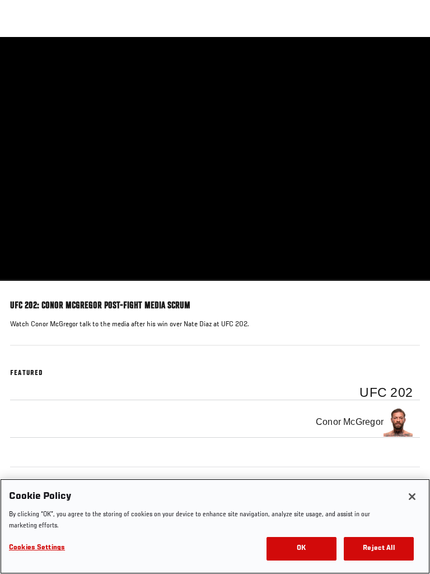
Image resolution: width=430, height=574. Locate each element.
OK (301, 548)
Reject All (378, 548)
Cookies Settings (37, 548)
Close (409, 58)
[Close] (412, 496)
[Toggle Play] (23, 287)
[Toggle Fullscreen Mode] (407, 287)
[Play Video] (215, 159)
